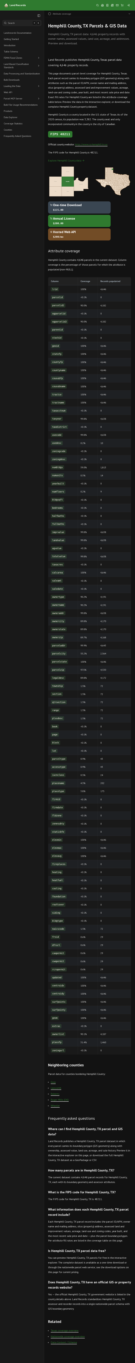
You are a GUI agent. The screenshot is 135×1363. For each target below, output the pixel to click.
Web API (8, 92)
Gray (53, 1082)
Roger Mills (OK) (60, 1099)
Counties (8, 129)
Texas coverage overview (65, 1330)
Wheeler (55, 1105)
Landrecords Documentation (17, 32)
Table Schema (11, 51)
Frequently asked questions (71, 1118)
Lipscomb (56, 1088)
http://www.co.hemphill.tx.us (91, 144)
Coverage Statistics (13, 123)
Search (23, 23)
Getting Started (11, 39)
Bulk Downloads (12, 79)
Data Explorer (10, 117)
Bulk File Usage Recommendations (21, 104)
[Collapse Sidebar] (38, 15)
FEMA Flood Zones (13, 57)
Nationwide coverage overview (68, 1336)
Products (8, 111)
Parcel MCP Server (13, 98)
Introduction (9, 45)
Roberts (55, 1093)
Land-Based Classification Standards (16, 66)
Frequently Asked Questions (17, 136)
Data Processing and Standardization (22, 73)
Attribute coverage (64, 250)
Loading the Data (12, 86)
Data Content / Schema (64, 1342)
